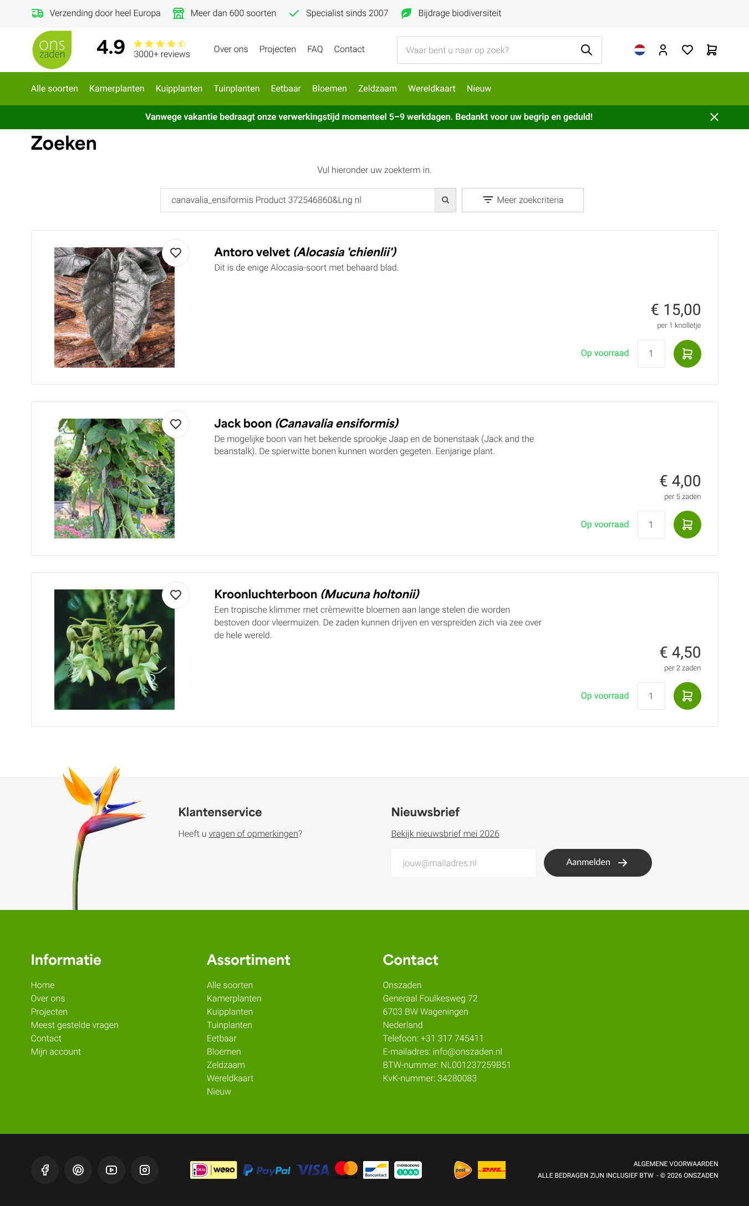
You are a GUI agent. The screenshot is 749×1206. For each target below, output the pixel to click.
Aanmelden (588, 862)
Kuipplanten (179, 88)
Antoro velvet (305, 253)
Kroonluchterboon (317, 595)
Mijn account (56, 1051)
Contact (349, 49)
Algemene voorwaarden (676, 1164)
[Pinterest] (78, 1170)
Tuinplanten (236, 88)
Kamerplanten (117, 88)
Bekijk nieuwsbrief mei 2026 (445, 833)
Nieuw (479, 88)
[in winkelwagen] (687, 354)
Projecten (277, 49)
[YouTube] (111, 1170)
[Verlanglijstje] (687, 50)
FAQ (315, 49)
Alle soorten (55, 88)
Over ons (231, 49)
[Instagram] (145, 1170)
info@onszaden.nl (468, 1051)
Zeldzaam (377, 88)
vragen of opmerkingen (253, 833)
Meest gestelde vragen (75, 1025)
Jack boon (306, 424)
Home (43, 985)
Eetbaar (286, 88)
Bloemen (329, 88)
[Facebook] (45, 1170)
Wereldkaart (432, 88)
